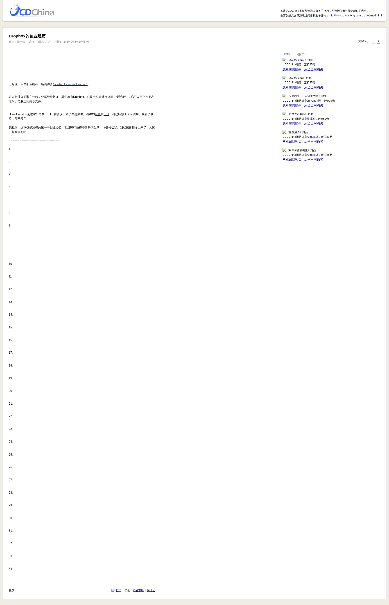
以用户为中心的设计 (35, 11)
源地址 (151, 590)
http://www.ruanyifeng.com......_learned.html (355, 15)
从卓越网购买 (292, 69)
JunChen (312, 100)
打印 (118, 590)
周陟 (309, 118)
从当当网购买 (313, 69)
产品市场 (138, 590)
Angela (311, 136)
